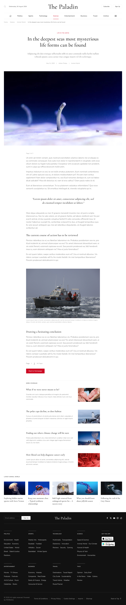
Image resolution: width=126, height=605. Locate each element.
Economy (15, 544)
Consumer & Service (35, 584)
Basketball (32, 551)
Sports (30, 534)
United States (8, 547)
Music (17, 580)
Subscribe (106, 6)
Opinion (80, 572)
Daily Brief (87, 572)
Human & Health (83, 547)
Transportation (67, 540)
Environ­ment (8, 540)
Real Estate (41, 576)
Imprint (80, 599)
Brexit (6, 551)
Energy (43, 580)
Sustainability (66, 576)
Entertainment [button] (69, 16)
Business (31, 566)
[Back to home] (63, 6)
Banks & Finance (34, 580)
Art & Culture (8, 580)
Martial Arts (32, 540)
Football (39, 544)
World (17, 547)
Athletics (31, 547)
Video (89, 576)
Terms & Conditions (41, 599)
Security (63, 547)
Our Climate (93, 544)
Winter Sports (42, 551)
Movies (6, 572)
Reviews (56, 547)
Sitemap (89, 599)
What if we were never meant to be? (42, 389)
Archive (106, 16)
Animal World (75, 63)
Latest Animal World (12, 477)
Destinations (57, 572)
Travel (55, 566)
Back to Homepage (35, 371)
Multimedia (57, 540)
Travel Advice (57, 580)
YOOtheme (9, 600)
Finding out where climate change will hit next (47, 433)
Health (16, 540)
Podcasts (7, 576)
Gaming (70, 547)
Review (79, 580)
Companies (32, 576)
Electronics (56, 544)
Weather (66, 580)
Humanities (91, 555)
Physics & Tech (82, 551)
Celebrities (7, 584)
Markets (39, 572)
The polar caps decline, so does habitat (43, 411)
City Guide (56, 576)
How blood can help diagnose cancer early (45, 454)
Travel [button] (95, 16)
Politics (7, 534)
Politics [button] (20, 16)
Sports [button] (30, 16)
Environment (81, 555)
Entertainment (9, 566)
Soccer (38, 547)
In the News (81, 576)
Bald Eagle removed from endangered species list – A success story (62, 501)
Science (80, 534)
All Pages (40, 363)
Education (7, 544)
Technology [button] (43, 16)
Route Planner (58, 584)
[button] (5, 6)
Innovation (65, 544)
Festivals (15, 576)
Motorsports (42, 540)
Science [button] (56, 16)
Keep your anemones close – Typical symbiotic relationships (38, 501)
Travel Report (67, 572)
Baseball (31, 544)
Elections (7, 555)
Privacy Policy (56, 599)
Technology (57, 534)
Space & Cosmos (83, 540)
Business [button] (84, 16)
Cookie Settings (69, 599)
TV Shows (14, 572)
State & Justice (14, 551)
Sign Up (117, 6)
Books (15, 584)
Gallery (94, 576)
